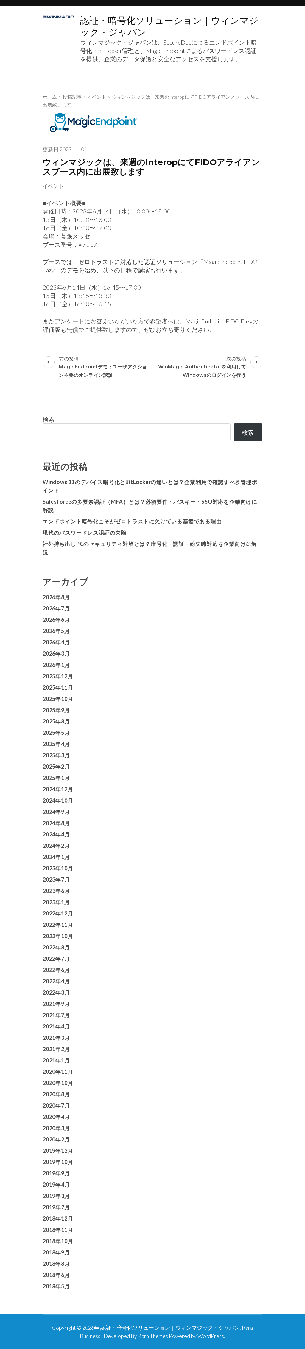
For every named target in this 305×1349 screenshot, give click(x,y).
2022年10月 (58, 936)
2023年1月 (56, 902)
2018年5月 (56, 1286)
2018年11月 (58, 1229)
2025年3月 (56, 755)
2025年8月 (56, 721)
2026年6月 (56, 619)
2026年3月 (56, 653)
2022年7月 (56, 958)
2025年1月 (56, 778)
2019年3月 (56, 1196)
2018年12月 (58, 1218)
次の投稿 (202, 367)
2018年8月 (56, 1263)
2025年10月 (58, 698)
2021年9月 (56, 1004)
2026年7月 (56, 608)
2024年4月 (56, 834)
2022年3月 (56, 992)
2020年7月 (56, 1105)
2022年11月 (58, 924)
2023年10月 (58, 868)
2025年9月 (56, 710)
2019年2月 (56, 1207)
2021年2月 (56, 1049)
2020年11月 (58, 1071)
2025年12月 (58, 676)
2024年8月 (56, 823)
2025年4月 (56, 744)
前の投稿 (103, 367)
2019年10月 (58, 1162)
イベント (53, 186)
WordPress (210, 1336)
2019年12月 (58, 1150)
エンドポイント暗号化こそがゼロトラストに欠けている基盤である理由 (132, 521)
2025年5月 (56, 732)
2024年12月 (58, 789)
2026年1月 (56, 665)
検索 (49, 419)
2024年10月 (58, 800)
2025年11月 (58, 687)
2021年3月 (56, 1037)
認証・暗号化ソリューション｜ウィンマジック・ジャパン (170, 1327)
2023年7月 (56, 879)
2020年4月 (56, 1117)
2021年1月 (56, 1060)
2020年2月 (56, 1139)
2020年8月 (56, 1094)
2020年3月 (56, 1128)
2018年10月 (58, 1241)
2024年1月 (56, 857)
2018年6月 (56, 1275)
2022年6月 (56, 970)
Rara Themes (153, 1336)
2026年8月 (56, 597)
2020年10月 (58, 1083)
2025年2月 (56, 766)
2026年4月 (56, 642)
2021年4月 (56, 1026)
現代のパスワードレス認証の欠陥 (85, 532)
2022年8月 (56, 947)
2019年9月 (56, 1173)
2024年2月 (56, 845)
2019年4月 (56, 1184)
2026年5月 (56, 631)
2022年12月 (58, 913)
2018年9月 (56, 1252)
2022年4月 (56, 981)
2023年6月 (56, 891)
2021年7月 (56, 1015)
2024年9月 (56, 811)
